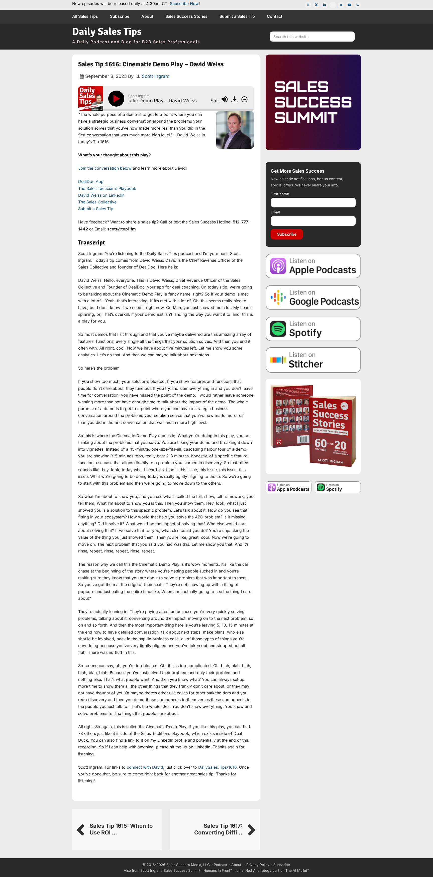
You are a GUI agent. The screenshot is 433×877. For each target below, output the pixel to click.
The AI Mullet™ (297, 870)
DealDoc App (90, 181)
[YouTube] (349, 5)
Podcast (220, 864)
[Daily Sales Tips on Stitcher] (313, 360)
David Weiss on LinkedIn (101, 195)
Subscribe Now (184, 3)
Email (275, 212)
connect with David (145, 767)
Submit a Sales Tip (95, 208)
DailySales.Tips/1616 (217, 767)
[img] (244, 99)
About (236, 864)
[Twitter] (316, 5)
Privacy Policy (257, 864)
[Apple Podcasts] (308, 5)
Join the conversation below (105, 168)
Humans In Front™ (218, 870)
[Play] (117, 98)
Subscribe (286, 234)
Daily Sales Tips (107, 31)
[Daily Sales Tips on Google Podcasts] (313, 297)
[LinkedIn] (324, 5)
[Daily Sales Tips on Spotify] (313, 328)
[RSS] (357, 5)
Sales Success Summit (182, 870)
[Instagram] (333, 5)
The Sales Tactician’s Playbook (107, 188)
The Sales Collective (97, 201)
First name (280, 194)
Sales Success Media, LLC (188, 864)
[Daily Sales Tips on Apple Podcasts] (313, 265)
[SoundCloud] (341, 5)
